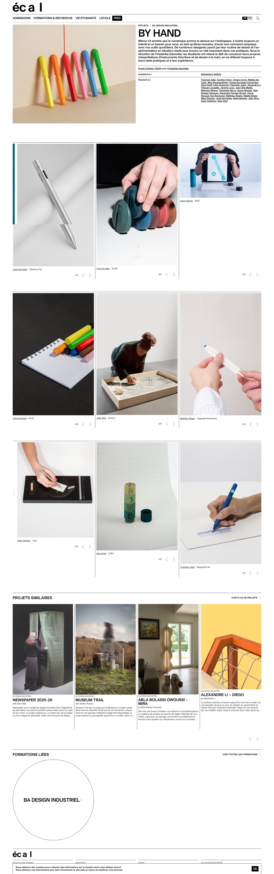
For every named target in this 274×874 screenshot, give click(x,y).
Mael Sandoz (208, 98)
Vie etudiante (86, 18)
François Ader (208, 80)
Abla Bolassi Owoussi (23, 268)
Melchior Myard (209, 90)
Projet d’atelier (146, 68)
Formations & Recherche (53, 18)
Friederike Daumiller (178, 68)
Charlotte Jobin (238, 85)
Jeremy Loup (227, 88)
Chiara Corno (240, 80)
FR (245, 18)
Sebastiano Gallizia (211, 74)
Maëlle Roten (251, 96)
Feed (117, 18)
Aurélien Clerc (224, 80)
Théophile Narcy (227, 90)
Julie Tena (253, 98)
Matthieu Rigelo (234, 96)
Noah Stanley (240, 98)
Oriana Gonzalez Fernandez (243, 82)
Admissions (21, 18)
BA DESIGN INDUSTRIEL (165, 26)
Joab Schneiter (224, 98)
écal (22, 854)
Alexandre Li (254, 85)
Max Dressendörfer (218, 82)
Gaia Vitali (222, 101)
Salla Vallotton (208, 101)
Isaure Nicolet (244, 90)
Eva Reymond (217, 96)
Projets (143, 26)
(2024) (157, 68)
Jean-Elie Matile (243, 88)
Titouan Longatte (210, 88)
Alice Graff (206, 85)
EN (249, 18)
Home (27, 7)
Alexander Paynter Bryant (232, 93)
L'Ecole (105, 18)
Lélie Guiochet (221, 85)
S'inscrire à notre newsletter (23, 863)
